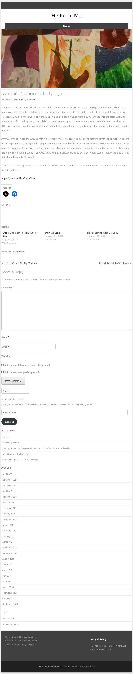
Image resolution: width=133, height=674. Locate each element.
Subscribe (9, 421)
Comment (7, 287)
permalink (19, 251)
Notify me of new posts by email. (21, 372)
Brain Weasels (52, 232)
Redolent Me (66, 15)
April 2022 (7, 473)
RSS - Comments (10, 624)
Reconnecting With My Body (102, 232)
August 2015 (8, 558)
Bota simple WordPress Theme (54, 666)
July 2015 (7, 564)
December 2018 (10, 496)
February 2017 (9, 530)
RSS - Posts (8, 618)
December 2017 (10, 519)
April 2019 (7, 490)
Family (5, 436)
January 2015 (8, 598)
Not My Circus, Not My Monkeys (19, 263)
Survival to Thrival (10, 442)
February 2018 (9, 507)
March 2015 (8, 586)
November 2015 (10, 547)
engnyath (31, 99)
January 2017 (8, 536)
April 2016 (7, 541)
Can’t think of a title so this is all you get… (21, 459)
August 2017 (8, 524)
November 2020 (10, 479)
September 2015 (10, 553)
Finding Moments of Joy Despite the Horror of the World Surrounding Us (36, 448)
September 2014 (10, 603)
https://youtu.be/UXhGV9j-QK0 (18, 178)
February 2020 (9, 485)
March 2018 (8, 502)
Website (5, 356)
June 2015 (7, 569)
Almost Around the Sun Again (115, 263)
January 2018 (8, 513)
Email (5, 346)
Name (5, 337)
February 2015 (9, 592)
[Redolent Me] (66, 87)
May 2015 (7, 575)
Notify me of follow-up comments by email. (27, 365)
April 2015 (7, 581)
